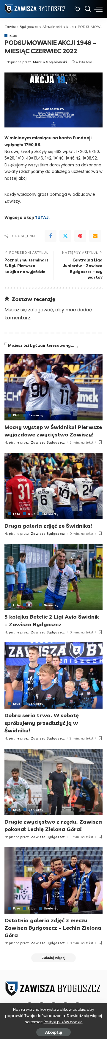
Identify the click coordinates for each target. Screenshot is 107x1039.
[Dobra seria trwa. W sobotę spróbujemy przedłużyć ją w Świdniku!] (53, 675)
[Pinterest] (80, 236)
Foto (16, 513)
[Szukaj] (87, 9)
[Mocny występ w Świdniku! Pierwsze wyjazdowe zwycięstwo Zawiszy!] (53, 387)
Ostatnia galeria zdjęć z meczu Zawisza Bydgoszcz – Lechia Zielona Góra (52, 928)
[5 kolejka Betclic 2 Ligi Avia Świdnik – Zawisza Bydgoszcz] (53, 577)
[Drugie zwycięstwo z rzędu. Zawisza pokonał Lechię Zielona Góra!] (53, 782)
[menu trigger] (98, 9)
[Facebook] (50, 236)
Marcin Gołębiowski (50, 62)
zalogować (40, 309)
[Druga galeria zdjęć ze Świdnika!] (53, 486)
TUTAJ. (42, 217)
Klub (13, 35)
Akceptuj (53, 1032)
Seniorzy (36, 415)
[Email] (95, 236)
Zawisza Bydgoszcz (48, 442)
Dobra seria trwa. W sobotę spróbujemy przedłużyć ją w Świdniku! (41, 723)
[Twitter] (65, 236)
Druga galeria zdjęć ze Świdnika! (48, 525)
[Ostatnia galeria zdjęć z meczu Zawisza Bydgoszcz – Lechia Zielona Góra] (53, 880)
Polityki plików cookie (63, 1021)
